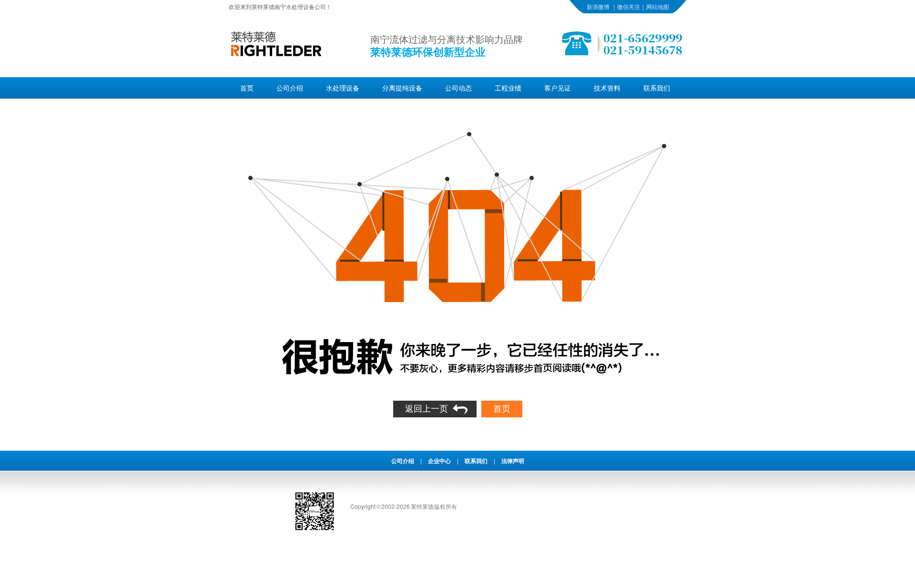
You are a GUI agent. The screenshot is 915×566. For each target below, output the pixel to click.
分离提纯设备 (402, 87)
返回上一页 (426, 409)
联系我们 (656, 87)
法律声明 (512, 460)
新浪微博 (598, 6)
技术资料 (607, 87)
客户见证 (557, 87)
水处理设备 (342, 87)
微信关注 (628, 6)
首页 (247, 87)
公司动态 (458, 87)
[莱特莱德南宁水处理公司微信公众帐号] (314, 530)
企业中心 (439, 460)
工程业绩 (508, 87)
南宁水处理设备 (294, 6)
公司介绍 (289, 87)
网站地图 (657, 6)
